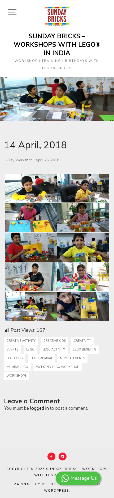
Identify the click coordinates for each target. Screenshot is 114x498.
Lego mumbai (41, 358)
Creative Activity (21, 341)
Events (12, 350)
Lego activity (53, 350)
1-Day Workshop (18, 160)
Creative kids (54, 341)
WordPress (56, 490)
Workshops (17, 376)
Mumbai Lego (17, 367)
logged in (39, 408)
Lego (30, 350)
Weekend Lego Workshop (57, 367)
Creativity (82, 341)
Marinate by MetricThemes (43, 484)
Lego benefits (84, 350)
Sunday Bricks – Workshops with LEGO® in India (57, 44)
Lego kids (15, 358)
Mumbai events (72, 358)
